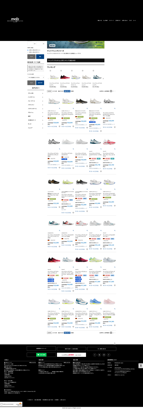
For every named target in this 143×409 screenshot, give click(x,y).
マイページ (111, 20)
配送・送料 (41, 360)
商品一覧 (100, 20)
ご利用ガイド (117, 20)
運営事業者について (112, 360)
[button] (115, 91)
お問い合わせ (125, 20)
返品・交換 (75, 360)
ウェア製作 (105, 20)
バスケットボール (32, 108)
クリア (31, 56)
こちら (88, 368)
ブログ (130, 20)
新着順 (72, 91)
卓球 (29, 116)
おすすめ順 (55, 91)
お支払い (6, 360)
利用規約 (57, 399)
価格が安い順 (60, 91)
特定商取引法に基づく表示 (48, 399)
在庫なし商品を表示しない (34, 50)
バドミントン (31, 105)
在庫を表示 (40, 82)
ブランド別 (30, 93)
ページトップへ (115, 343)
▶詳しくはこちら (32, 362)
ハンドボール (31, 97)
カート (134, 20)
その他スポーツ (32, 120)
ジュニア (30, 128)
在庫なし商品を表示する (34, 52)
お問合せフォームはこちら (119, 375)
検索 (40, 56)
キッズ (29, 124)
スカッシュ (30, 112)
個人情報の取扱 (38, 399)
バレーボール (31, 101)
